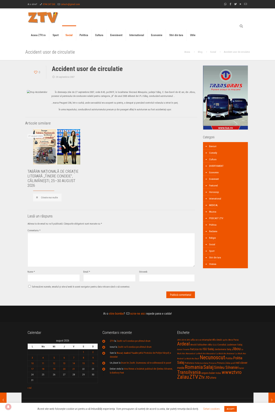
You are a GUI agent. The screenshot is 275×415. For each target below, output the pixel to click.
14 (74, 363)
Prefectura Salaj (201, 363)
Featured (213, 185)
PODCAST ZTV (216, 218)
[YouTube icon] (240, 4)
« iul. (30, 387)
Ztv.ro (204, 377)
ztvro (213, 377)
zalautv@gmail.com (70, 4)
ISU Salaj (208, 349)
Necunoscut (212, 357)
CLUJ (215, 345)
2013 (179, 340)
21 (74, 369)
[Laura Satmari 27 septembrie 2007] (11, 400)
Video (218, 373)
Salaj (208, 367)
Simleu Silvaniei (226, 367)
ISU (200, 349)
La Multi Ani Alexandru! (206, 353)
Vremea (212, 264)
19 (54, 369)
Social (213, 51)
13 (64, 363)
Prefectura (189, 363)
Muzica (212, 211)
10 (32, 363)
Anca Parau (233, 339)
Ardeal (183, 344)
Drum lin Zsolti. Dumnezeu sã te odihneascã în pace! (146, 362)
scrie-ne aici (137, 313)
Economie (214, 172)
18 (43, 369)
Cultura (212, 159)
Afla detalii (217, 340)
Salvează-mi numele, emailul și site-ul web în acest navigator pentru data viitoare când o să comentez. (81, 286)
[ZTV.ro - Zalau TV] (43, 17)
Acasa (187, 51)
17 (32, 369)
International (215, 198)
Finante (186, 349)
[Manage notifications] (8, 407)
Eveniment (214, 179)
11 (43, 363)
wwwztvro (232, 372)
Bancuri (212, 146)
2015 (188, 340)
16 (93, 363)
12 (54, 363)
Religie (212, 237)
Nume (31, 271)
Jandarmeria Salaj (222, 349)
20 (64, 369)
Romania (194, 367)
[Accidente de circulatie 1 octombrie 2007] (264, 400)
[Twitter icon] (235, 4)
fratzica (194, 349)
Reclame (213, 231)
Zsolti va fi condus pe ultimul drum (133, 340)
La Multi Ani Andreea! (225, 353)
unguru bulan (208, 373)
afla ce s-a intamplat (201, 339)
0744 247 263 (49, 4)
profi (233, 363)
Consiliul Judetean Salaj (229, 344)
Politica (212, 224)
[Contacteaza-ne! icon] (246, 4)
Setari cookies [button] (211, 409)
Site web (143, 271)
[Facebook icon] (230, 4)
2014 (183, 340)
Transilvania (189, 372)
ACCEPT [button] (231, 409)
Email (86, 271)
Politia (229, 358)
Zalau (183, 377)
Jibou (236, 348)
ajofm (225, 340)
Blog (200, 51)
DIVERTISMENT (216, 166)
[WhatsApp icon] (225, 4)
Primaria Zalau (223, 363)
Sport (212, 251)
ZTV (112, 340)
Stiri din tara (215, 257)
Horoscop (214, 192)
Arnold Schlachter (198, 344)
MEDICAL (213, 205)
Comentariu (34, 230)
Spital (241, 368)
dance (179, 349)
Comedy (213, 152)
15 (83, 363)
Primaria (212, 363)
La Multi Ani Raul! (191, 358)
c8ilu (209, 344)
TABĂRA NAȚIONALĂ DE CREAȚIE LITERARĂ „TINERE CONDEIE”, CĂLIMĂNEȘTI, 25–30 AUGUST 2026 (53, 178)
